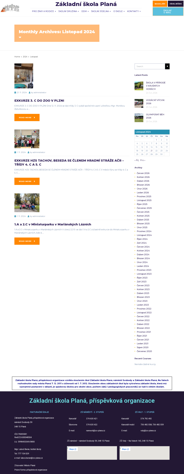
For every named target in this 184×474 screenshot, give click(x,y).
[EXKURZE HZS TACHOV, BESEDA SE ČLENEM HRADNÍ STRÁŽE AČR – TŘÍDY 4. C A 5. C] (26, 138)
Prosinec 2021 (144, 332)
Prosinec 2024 (144, 231)
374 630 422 (91, 424)
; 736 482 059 (158, 424)
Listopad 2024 (144, 235)
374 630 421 (91, 418)
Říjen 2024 (142, 239)
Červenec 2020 (144, 351)
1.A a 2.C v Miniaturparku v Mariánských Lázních (52, 224)
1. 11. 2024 (21, 152)
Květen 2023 (143, 289)
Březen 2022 (143, 328)
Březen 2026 (143, 185)
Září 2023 (141, 281)
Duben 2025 (143, 220)
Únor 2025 (142, 227)
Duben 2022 (143, 324)
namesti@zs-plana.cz (95, 430)
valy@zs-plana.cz (148, 430)
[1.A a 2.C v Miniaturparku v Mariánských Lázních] (26, 202)
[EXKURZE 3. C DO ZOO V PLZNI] (23, 76)
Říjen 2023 (142, 278)
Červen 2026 (143, 173)
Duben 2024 (143, 254)
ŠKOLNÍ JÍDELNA (100, 11)
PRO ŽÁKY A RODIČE (43, 11)
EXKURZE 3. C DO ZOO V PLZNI (39, 100)
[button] (160, 4)
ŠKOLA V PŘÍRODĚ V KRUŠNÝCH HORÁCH (155, 86)
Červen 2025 (143, 212)
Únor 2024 (142, 262)
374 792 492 (146, 418)
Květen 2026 (143, 177)
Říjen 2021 (142, 336)
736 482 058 (146, 424)
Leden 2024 (143, 266)
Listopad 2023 (144, 274)
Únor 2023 (142, 301)
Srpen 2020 (142, 347)
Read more (25, 117)
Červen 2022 (143, 316)
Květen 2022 (143, 320)
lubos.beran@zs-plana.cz (32, 458)
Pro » (142, 160)
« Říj (137, 160)
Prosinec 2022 (144, 309)
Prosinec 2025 (144, 196)
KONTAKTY (133, 11)
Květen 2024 (143, 250)
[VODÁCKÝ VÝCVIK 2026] (139, 103)
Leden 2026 (143, 192)
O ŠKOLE (118, 11)
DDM (84, 11)
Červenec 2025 (144, 208)
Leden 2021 (142, 343)
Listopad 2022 (144, 312)
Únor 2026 (142, 189)
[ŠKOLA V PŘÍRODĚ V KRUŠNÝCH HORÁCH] (139, 85)
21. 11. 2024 (22, 92)
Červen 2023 (143, 285)
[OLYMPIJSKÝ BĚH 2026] (139, 117)
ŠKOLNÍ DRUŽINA (67, 11)
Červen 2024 (143, 247)
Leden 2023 (143, 305)
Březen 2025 (143, 223)
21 (151, 151)
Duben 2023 (143, 293)
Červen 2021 (143, 340)
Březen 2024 (143, 258)
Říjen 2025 (142, 204)
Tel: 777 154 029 (21, 453)
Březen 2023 (143, 297)
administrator (40, 92)
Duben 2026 (143, 181)
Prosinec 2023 (144, 270)
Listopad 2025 (144, 200)
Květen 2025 (143, 216)
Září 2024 (142, 243)
